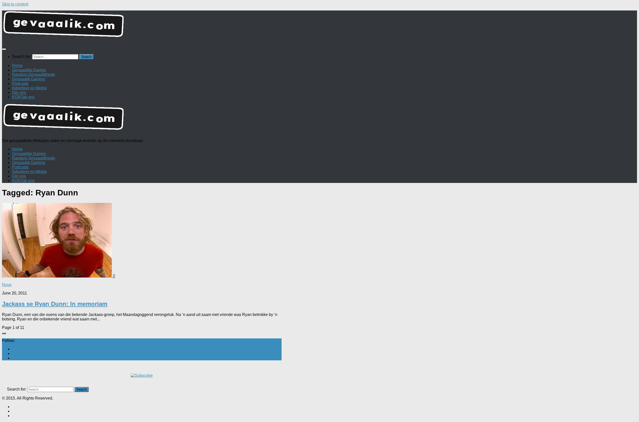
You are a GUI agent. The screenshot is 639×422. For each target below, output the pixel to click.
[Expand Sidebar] (4, 333)
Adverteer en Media (29, 88)
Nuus (6, 284)
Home (17, 65)
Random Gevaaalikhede (33, 74)
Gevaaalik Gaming (28, 79)
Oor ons (19, 92)
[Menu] (4, 49)
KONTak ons (23, 97)
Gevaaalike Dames (29, 70)
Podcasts (20, 83)
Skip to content (15, 4)
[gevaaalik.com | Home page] (319, 26)
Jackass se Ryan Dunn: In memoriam (54, 303)
